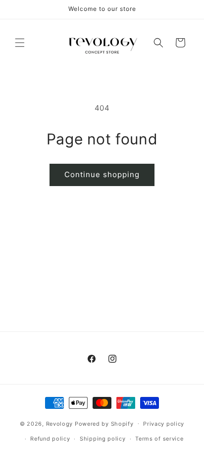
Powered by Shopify (104, 423)
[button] (20, 43)
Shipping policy (103, 438)
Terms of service (159, 438)
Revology (59, 423)
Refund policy (50, 438)
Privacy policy (163, 423)
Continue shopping (102, 174)
